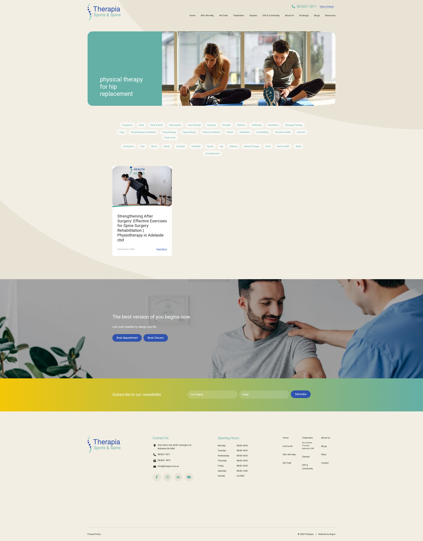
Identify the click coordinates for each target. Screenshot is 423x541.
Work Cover (169, 137)
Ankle (298, 146)
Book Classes (156, 338)
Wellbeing (256, 125)
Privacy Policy (94, 534)
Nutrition (241, 125)
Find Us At (287, 446)
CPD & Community (271, 15)
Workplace (128, 146)
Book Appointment (127, 338)
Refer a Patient (327, 6)
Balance (233, 146)
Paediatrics (273, 125)
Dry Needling (263, 132)
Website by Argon (326, 534)
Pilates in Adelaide (211, 132)
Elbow (154, 146)
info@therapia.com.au (168, 466)
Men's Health (283, 146)
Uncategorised (212, 153)
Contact (325, 462)
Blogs (317, 15)
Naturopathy (175, 125)
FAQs (323, 454)
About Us (289, 15)
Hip (221, 146)
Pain (142, 146)
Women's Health (283, 132)
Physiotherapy (169, 132)
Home (192, 15)
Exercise (301, 132)
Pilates (230, 132)
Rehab (167, 146)
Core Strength (194, 125)
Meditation (245, 132)
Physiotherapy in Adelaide (143, 132)
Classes (253, 15)
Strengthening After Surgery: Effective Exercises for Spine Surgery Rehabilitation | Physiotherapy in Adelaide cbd (142, 228)
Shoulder (180, 146)
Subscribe (301, 394)
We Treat (223, 15)
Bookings (304, 15)
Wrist (141, 125)
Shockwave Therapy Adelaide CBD (308, 445)
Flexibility (196, 146)
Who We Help (207, 15)
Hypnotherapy (189, 132)
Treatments (238, 15)
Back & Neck (157, 125)
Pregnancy (127, 125)
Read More (161, 249)
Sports (210, 146)
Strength (226, 125)
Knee (268, 146)
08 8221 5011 (307, 6)
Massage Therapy (293, 125)
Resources (330, 15)
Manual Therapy (251, 146)
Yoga (121, 132)
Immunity (211, 125)
